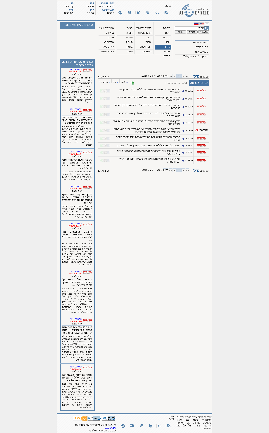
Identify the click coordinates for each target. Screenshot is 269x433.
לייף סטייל (108, 46)
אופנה (167, 51)
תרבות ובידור (144, 32)
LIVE (165, 76)
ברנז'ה (129, 46)
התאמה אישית (200, 42)
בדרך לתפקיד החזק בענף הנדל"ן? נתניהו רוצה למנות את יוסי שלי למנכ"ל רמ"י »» (77, 198)
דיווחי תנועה (107, 51)
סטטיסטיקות (201, 51)
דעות (167, 32)
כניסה (168, 6)
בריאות (110, 32)
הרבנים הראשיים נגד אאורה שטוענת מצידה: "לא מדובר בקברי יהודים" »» (77, 235)
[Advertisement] (153, 65)
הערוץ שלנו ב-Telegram (195, 56)
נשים (130, 51)
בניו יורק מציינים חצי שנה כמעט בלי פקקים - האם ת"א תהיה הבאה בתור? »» (77, 330)
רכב (149, 37)
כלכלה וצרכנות (143, 28)
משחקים (146, 51)
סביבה (166, 37)
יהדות (148, 42)
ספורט (129, 28)
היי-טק (129, 42)
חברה (129, 32)
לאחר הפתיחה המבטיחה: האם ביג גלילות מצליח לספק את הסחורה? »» (77, 378)
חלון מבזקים (202, 47)
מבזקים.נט (110, 427)
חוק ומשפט (145, 46)
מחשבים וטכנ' (106, 28)
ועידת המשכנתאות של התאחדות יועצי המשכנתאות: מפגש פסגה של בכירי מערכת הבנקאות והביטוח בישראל (146, 130)
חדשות (166, 28)
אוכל (168, 42)
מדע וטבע (109, 42)
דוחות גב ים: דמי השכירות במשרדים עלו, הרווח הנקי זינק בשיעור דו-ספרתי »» (77, 120)
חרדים (166, 56)
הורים (111, 37)
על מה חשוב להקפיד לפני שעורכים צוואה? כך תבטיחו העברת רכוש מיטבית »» (77, 164)
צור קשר (171, 417)
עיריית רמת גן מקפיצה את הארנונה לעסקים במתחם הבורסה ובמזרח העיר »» (77, 80)
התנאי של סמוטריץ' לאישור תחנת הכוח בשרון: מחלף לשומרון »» (77, 282)
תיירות (129, 37)
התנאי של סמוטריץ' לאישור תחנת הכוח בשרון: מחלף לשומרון (148, 145)
